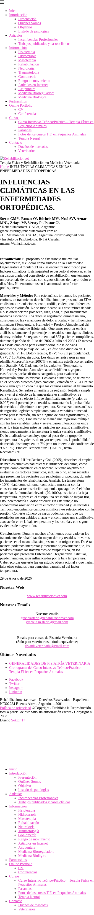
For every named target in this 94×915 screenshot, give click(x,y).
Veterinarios (26, 151)
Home (4, 167)
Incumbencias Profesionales (38, 39)
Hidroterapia (27, 56)
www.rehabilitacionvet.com (47, 596)
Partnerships (18, 101)
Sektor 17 (18, 720)
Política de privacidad (15, 708)
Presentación (27, 19)
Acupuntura (26, 89)
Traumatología (28, 72)
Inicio (13, 11)
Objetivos (25, 27)
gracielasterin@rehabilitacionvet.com (47, 618)
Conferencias (27, 114)
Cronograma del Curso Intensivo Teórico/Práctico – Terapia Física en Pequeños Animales (46, 670)
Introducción (18, 15)
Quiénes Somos (29, 23)
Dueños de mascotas (33, 146)
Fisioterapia (26, 52)
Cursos (14, 118)
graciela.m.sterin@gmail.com (47, 622)
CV (21, 109)
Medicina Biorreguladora (36, 93)
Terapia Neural (29, 138)
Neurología (26, 68)
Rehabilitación (28, 64)
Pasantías (24, 130)
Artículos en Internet (33, 85)
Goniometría (27, 76)
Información (18, 48)
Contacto (15, 142)
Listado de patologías (33, 31)
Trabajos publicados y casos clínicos (44, 44)
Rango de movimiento (34, 81)
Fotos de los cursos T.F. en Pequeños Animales (52, 134)
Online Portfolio (20, 105)
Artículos (15, 35)
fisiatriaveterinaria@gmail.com (47, 646)
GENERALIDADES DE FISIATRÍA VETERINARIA (49, 663)
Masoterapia (27, 60)
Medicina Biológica (32, 97)
